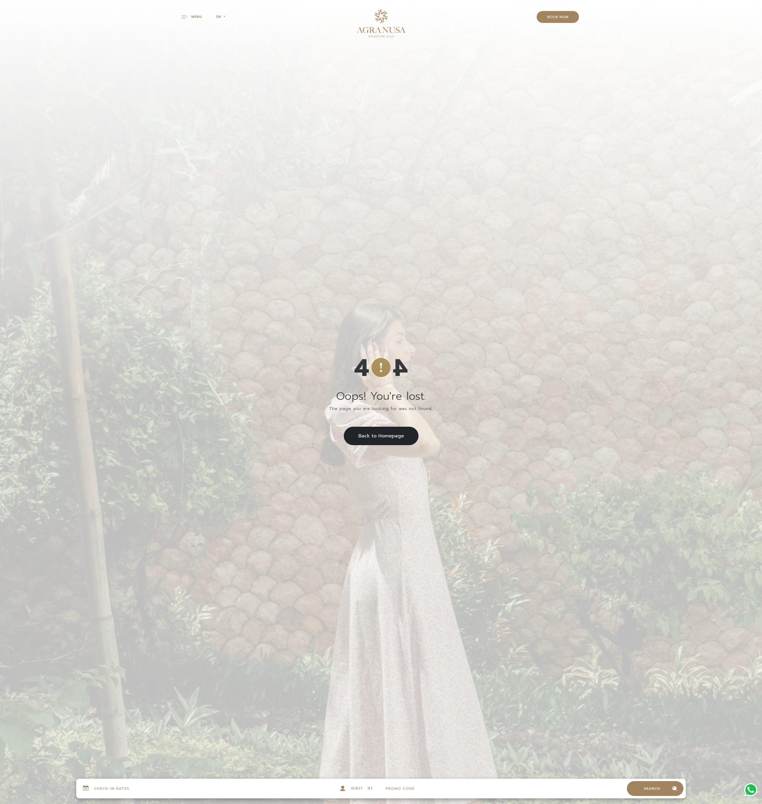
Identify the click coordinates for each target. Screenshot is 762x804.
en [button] (219, 16)
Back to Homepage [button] (381, 435)
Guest (357, 788)
